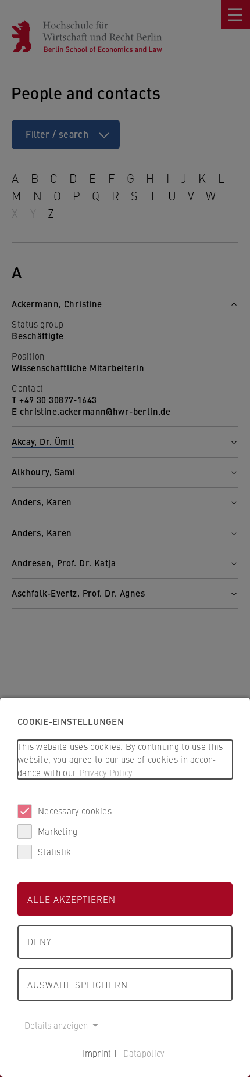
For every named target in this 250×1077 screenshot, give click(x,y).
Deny (39, 941)
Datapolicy (144, 1053)
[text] (125, 760)
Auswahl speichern (77, 984)
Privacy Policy (105, 772)
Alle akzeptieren (71, 899)
